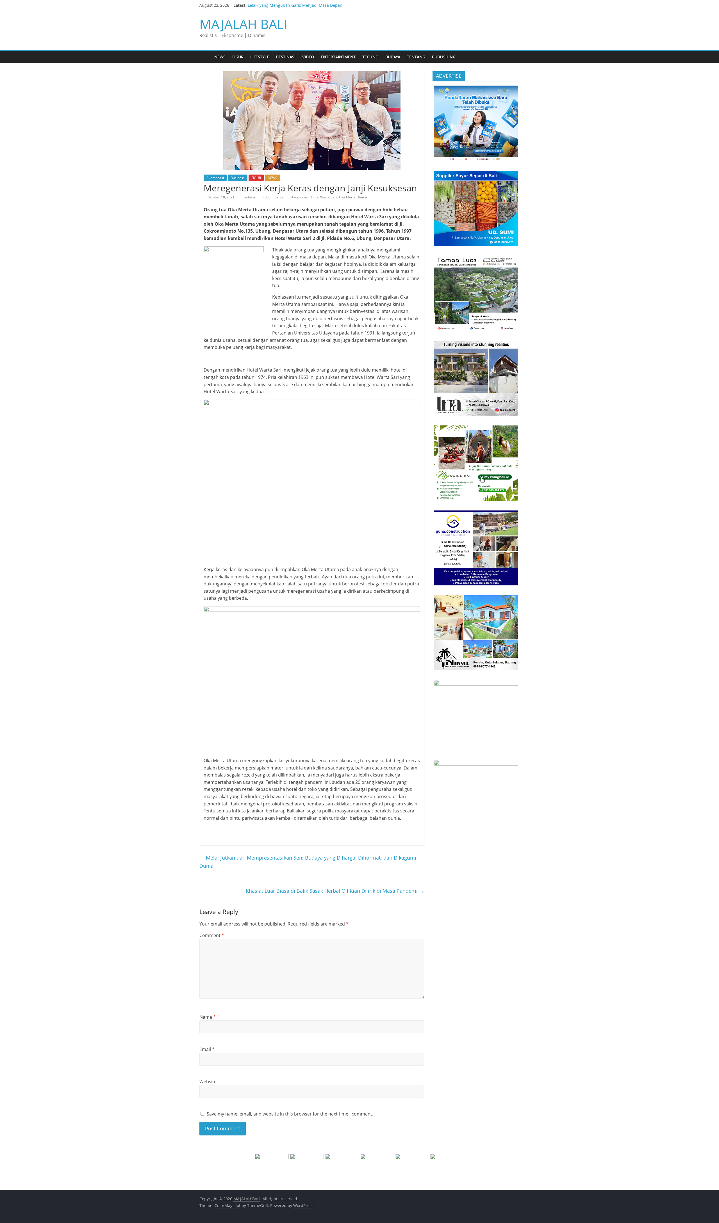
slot (237, 1205)
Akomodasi (215, 177)
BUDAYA (392, 56)
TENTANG (416, 56)
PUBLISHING (444, 56)
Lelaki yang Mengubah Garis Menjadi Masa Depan (295, 5)
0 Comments (273, 197)
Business (238, 177)
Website (208, 1081)
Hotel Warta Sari (324, 197)
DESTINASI (285, 56)
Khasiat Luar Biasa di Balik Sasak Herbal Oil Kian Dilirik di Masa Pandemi (335, 890)
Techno (370, 56)
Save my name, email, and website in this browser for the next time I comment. (290, 1114)
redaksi (250, 197)
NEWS (220, 56)
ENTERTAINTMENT (338, 56)
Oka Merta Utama (353, 197)
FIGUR (238, 56)
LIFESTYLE (259, 56)
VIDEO (308, 56)
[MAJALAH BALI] (205, 57)
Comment (211, 935)
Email (207, 1049)
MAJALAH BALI (243, 24)
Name (207, 1017)
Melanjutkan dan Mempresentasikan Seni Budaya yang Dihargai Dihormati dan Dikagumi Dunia (307, 861)
